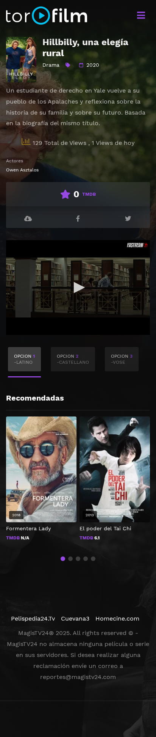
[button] (63, 558)
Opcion (24, 359)
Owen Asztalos (22, 170)
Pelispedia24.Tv (33, 618)
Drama (50, 65)
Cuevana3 (75, 618)
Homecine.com (117, 618)
